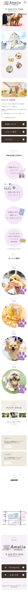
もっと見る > (14, 424)
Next (25, 415)
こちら (16, 249)
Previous (2, 415)
